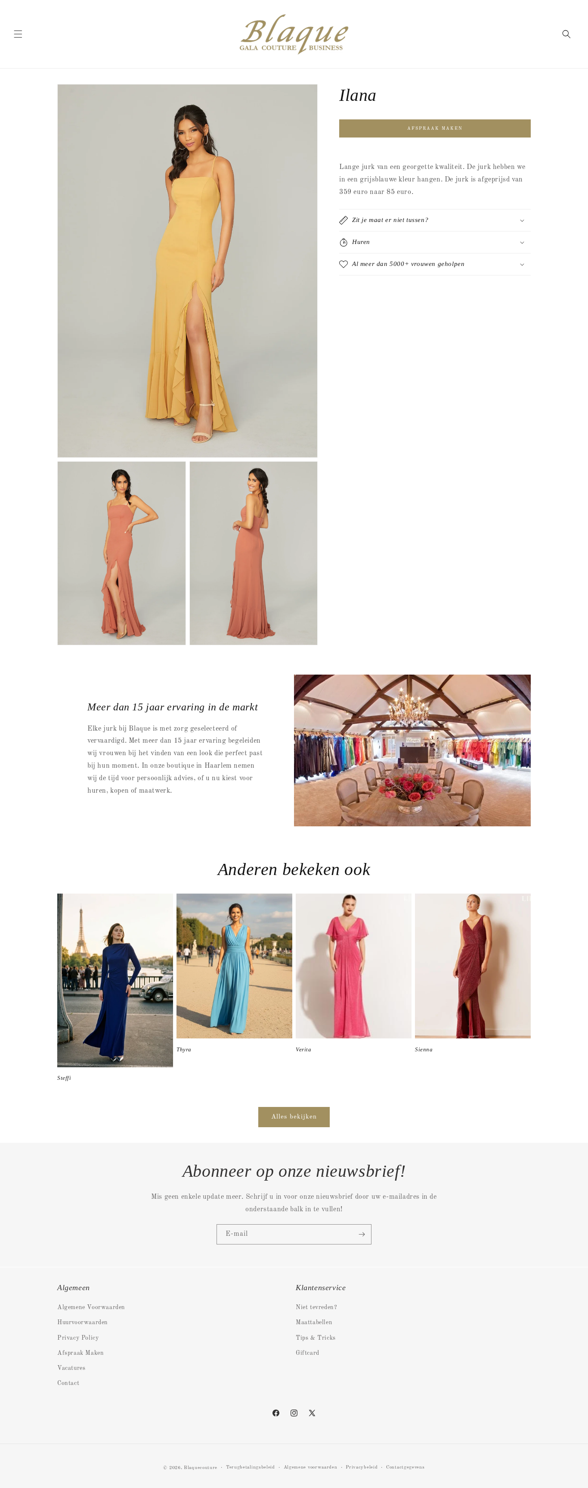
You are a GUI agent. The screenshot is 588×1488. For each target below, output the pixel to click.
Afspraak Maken (80, 1353)
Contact (68, 1383)
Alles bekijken (294, 1116)
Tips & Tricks (316, 1338)
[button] (18, 34)
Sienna (424, 1049)
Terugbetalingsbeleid (250, 1467)
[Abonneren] (361, 1234)
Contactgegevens (405, 1467)
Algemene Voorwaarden (91, 1307)
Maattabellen (314, 1322)
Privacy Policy (78, 1338)
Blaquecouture (200, 1468)
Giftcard (307, 1353)
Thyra (184, 1049)
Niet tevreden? (316, 1307)
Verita (304, 1049)
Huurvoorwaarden (82, 1322)
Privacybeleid (362, 1467)
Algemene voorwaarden (310, 1467)
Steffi (64, 1078)
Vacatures (71, 1368)
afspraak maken (435, 128)
